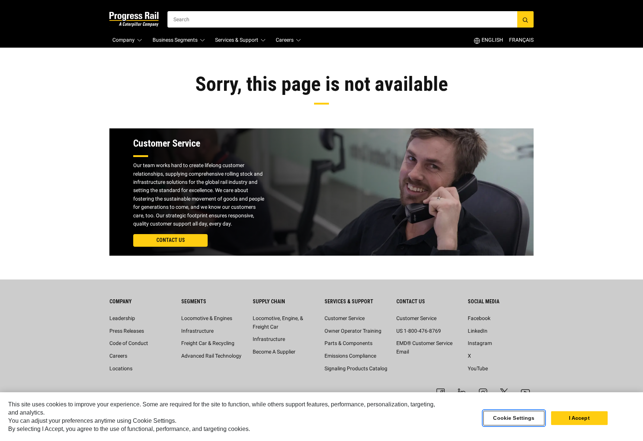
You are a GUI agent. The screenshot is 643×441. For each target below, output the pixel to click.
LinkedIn (477, 331)
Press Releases (126, 331)
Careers (285, 40)
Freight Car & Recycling (207, 343)
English (492, 40)
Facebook (479, 318)
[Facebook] (440, 391)
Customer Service (344, 318)
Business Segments (175, 40)
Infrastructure (197, 331)
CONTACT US (170, 240)
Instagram (480, 343)
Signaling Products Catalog (355, 368)
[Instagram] (483, 391)
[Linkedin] (462, 391)
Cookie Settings (513, 418)
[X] (504, 391)
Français (521, 40)
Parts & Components (348, 343)
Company (123, 40)
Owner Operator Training (352, 331)
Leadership (122, 318)
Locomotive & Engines (206, 318)
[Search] (525, 19)
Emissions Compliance (350, 356)
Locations (120, 368)
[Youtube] (525, 391)
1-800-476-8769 (422, 331)
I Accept (579, 418)
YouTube (478, 368)
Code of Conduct (128, 343)
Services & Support (236, 40)
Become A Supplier (274, 352)
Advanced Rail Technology (211, 356)
